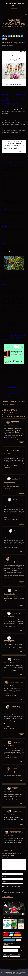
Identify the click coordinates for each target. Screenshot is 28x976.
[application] (14, 909)
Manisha (15, 788)
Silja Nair (15, 478)
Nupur (15, 499)
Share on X (19, 151)
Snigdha (15, 811)
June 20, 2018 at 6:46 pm (9, 562)
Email (4, 877)
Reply (21, 442)
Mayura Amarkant (15, 832)
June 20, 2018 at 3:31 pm (9, 534)
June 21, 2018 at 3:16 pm (9, 685)
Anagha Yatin (15, 559)
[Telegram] (3, 39)
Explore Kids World (15, 339)
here (18, 317)
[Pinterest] (11, 36)
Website (4, 881)
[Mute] (20, 914)
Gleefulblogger (13, 335)
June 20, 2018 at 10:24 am (9, 481)
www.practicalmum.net (11, 387)
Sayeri (15, 659)
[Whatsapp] (14, 36)
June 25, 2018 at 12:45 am (9, 835)
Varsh (15, 742)
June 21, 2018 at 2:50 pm (9, 641)
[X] (6, 36)
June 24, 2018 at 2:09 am (9, 814)
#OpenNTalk (13, 401)
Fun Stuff (17, 27)
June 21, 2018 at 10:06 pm (9, 745)
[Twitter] (22, 36)
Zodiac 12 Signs (9, 973)
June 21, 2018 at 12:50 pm (9, 616)
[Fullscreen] (23, 914)
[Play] (5, 914)
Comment (5, 858)
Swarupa (15, 638)
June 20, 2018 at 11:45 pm (9, 593)
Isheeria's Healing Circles (14, 4)
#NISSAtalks (5, 401)
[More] (6, 39)
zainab (15, 590)
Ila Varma (15, 613)
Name (4, 872)
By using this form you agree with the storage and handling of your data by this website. (14, 891)
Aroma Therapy (20, 401)
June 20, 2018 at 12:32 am (9, 425)
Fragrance (5, 404)
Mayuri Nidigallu (15, 682)
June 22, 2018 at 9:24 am (9, 772)
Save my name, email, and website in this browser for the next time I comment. (12, 887)
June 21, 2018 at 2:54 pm (9, 662)
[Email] (19, 36)
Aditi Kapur (15, 769)
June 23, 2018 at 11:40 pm (9, 791)
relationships (13, 404)
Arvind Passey (15, 706)
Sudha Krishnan (15, 450)
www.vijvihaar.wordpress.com (12, 393)
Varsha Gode (15, 422)
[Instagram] (16, 36)
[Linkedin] (9, 36)
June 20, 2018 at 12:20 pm (9, 503)
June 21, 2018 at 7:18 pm (9, 710)
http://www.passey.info (9, 728)
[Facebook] (3, 36)
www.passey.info (10, 396)
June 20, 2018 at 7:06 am (9, 453)
